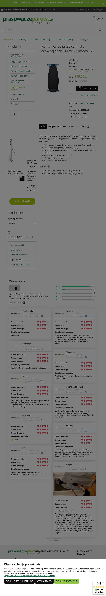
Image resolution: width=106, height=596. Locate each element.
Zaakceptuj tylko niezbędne (19, 581)
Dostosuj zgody (44, 581)
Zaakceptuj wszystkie (66, 581)
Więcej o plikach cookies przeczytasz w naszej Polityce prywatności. (29, 576)
